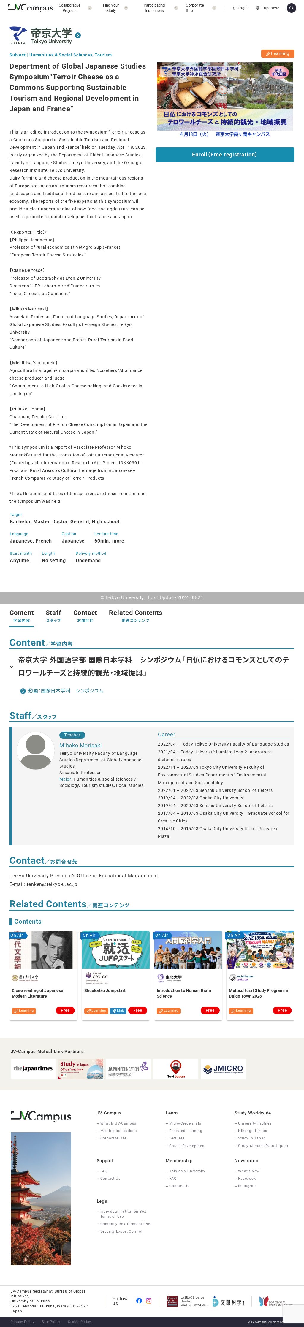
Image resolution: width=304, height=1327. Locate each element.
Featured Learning (185, 1131)
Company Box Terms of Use (125, 1224)
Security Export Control (121, 1231)
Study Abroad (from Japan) (263, 1146)
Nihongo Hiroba (252, 1131)
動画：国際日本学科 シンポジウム (66, 691)
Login (243, 8)
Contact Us (110, 1179)
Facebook (247, 1179)
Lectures (176, 1138)
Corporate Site (113, 1138)
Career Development (187, 1146)
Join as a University (187, 1171)
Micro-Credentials (185, 1123)
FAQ (103, 1171)
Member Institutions (118, 1131)
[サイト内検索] (291, 8)
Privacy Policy (22, 1322)
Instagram (247, 1186)
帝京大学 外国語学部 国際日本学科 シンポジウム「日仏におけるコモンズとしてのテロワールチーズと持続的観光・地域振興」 (153, 666)
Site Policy (51, 1322)
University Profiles (254, 1123)
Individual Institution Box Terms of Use (123, 1214)
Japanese (270, 8)
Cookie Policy (79, 1322)
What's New (248, 1171)
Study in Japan (252, 1138)
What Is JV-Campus (118, 1123)
